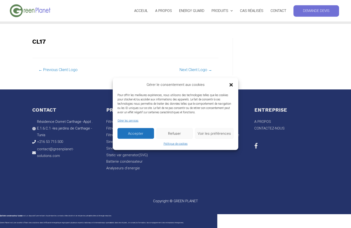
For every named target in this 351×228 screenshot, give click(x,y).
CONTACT (278, 11)
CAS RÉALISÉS (251, 11)
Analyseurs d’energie (123, 168)
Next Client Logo (196, 69)
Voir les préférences (214, 133)
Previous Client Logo (58, 69)
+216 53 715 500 (50, 142)
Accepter (135, 133)
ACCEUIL (141, 11)
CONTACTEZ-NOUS (269, 128)
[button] (231, 85)
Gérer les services (127, 120)
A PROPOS (163, 11)
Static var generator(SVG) (127, 155)
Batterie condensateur (124, 161)
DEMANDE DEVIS (316, 11)
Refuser (174, 133)
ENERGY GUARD (191, 11)
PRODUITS (220, 11)
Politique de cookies (176, 143)
